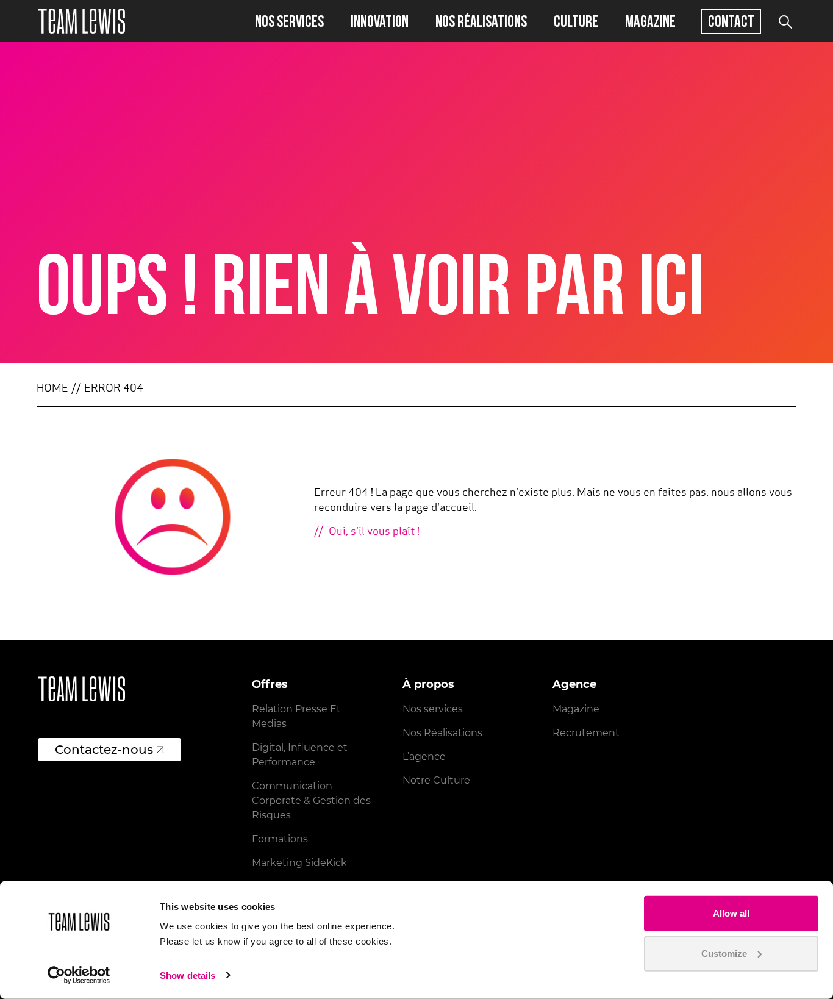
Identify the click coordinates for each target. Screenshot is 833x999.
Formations (280, 839)
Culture (576, 21)
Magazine (650, 21)
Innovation (380, 21)
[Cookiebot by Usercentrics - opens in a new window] (79, 975)
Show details (187, 975)
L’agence (424, 756)
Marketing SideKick (299, 862)
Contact (731, 21)
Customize (724, 953)
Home (52, 389)
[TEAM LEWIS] (81, 21)
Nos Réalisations (442, 733)
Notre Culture (436, 780)
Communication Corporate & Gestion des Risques (311, 800)
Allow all (731, 913)
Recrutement (586, 733)
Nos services (289, 21)
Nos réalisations (481, 21)
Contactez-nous (104, 749)
